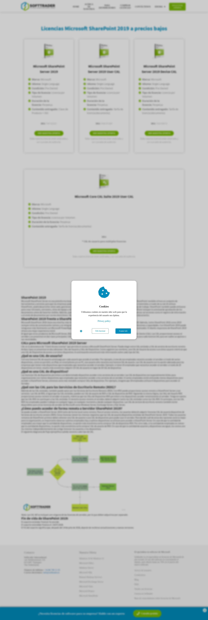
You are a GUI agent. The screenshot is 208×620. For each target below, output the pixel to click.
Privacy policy (104, 321)
